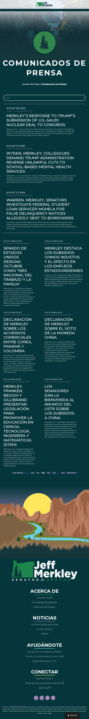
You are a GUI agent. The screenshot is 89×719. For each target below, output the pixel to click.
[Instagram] (42, 698)
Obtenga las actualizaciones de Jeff (44, 683)
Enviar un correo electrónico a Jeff (44, 656)
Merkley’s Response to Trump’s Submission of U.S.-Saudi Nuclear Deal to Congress (40, 120)
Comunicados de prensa (44, 624)
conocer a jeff (44, 597)
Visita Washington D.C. (44, 661)
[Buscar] (82, 97)
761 (38, 473)
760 (32, 473)
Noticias (35, 84)
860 (63, 473)
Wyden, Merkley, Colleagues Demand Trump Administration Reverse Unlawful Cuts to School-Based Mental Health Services (40, 162)
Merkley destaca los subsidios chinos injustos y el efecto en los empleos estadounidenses (63, 259)
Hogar (25, 84)
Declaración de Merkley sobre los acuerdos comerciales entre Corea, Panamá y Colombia (17, 335)
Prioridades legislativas (44, 602)
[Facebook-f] (36, 698)
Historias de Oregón (44, 607)
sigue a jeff (45, 688)
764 (54, 473)
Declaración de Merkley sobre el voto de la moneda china (60, 328)
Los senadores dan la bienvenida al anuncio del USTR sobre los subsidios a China (59, 402)
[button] (44, 9)
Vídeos (44, 634)
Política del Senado (18, 707)
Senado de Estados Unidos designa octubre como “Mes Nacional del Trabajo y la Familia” (17, 266)
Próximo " (72, 473)
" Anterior (17, 473)
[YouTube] (47, 698)
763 (48, 473)
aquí (50, 713)
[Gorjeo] (53, 698)
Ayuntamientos (44, 678)
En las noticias (44, 629)
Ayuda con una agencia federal (44, 651)
